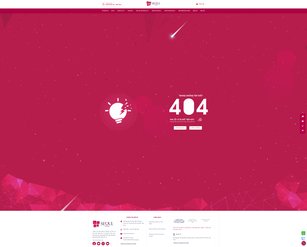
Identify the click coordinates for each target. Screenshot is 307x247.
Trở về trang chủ (180, 128)
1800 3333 (118, 4)
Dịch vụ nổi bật (196, 128)
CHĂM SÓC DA (120, 10)
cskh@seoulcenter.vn (128, 233)
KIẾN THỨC (202, 10)
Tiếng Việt (201, 4)
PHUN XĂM (130, 10)
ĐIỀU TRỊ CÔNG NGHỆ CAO (142, 10)
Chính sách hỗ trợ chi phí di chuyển (156, 235)
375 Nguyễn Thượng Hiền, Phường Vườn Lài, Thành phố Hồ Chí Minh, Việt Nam (133, 223)
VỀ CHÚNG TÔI (105, 10)
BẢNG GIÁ (195, 10)
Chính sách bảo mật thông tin (157, 229)
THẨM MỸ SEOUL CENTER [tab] (206, 220)
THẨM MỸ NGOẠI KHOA (169, 10)
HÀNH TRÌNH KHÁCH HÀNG (184, 10)
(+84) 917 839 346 (110, 4)
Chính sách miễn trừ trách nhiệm (156, 222)
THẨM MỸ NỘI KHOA (156, 10)
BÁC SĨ (112, 10)
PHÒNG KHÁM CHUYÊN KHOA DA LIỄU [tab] (192, 221)
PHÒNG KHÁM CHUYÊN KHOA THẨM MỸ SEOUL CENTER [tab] (179, 221)
